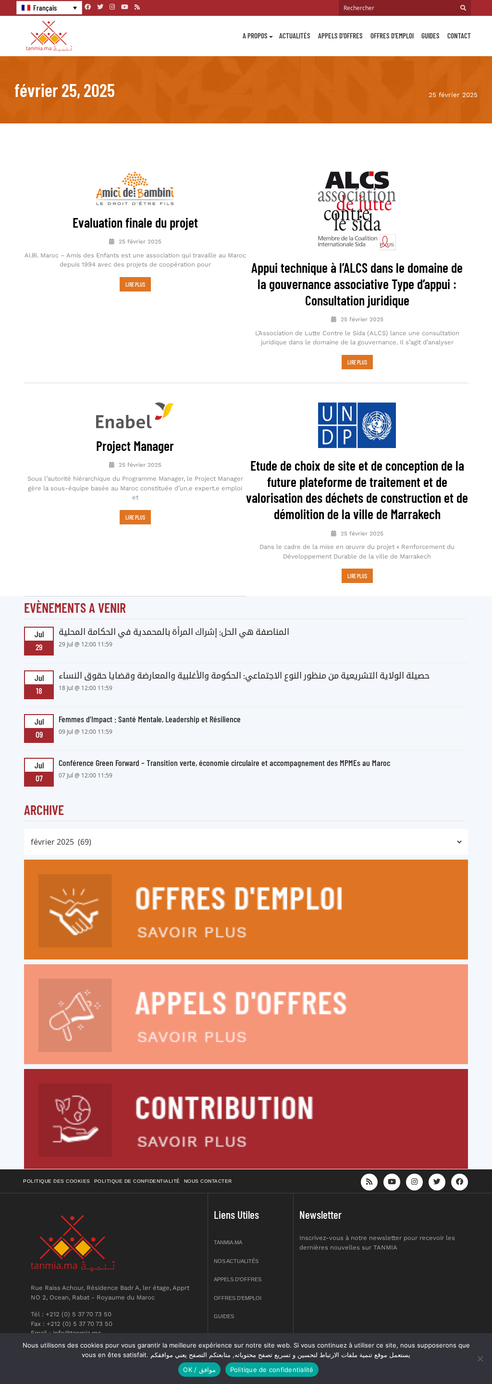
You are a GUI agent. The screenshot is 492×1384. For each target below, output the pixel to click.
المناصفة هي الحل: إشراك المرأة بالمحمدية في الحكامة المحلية (174, 631)
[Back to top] (451, 1354)
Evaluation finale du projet (135, 222)
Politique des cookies (56, 1181)
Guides (430, 35)
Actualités (294, 35)
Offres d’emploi (392, 35)
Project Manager (135, 445)
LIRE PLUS (135, 284)
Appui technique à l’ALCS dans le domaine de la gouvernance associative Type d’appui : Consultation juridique (357, 283)
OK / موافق (199, 1369)
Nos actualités (236, 1261)
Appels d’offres (340, 35)
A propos (255, 35)
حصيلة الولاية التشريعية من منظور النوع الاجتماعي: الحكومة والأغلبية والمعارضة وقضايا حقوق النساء (244, 675)
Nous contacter (208, 1181)
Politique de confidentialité (137, 1181)
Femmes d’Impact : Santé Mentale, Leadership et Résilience (150, 719)
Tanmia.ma (228, 1242)
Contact (459, 35)
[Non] (480, 1358)
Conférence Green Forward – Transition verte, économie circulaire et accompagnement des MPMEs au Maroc (224, 762)
